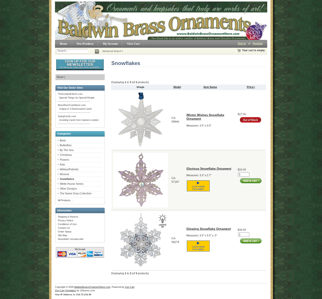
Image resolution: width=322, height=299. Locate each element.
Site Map (62, 235)
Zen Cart (129, 287)
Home (63, 43)
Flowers (64, 159)
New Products (85, 43)
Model (177, 87)
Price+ (251, 87)
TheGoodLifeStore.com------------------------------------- (76, 98)
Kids (62, 164)
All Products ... (65, 200)
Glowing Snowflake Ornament (208, 228)
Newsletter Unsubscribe (70, 239)
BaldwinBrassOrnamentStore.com (92, 287)
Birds (63, 140)
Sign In (242, 43)
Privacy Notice (65, 220)
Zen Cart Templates (65, 290)
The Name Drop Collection (76, 193)
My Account (110, 43)
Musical (64, 174)
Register (258, 43)
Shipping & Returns (68, 216)
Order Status (65, 231)
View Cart (133, 43)
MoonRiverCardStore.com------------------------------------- (75, 109)
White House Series (71, 183)
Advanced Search (111, 51)
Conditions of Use (67, 224)
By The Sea (67, 150)
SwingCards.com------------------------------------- (78, 120)
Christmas (66, 155)
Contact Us (64, 228)
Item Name (210, 87)
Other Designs (68, 188)
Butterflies (66, 145)
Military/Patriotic (69, 169)
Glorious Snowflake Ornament (208, 168)
